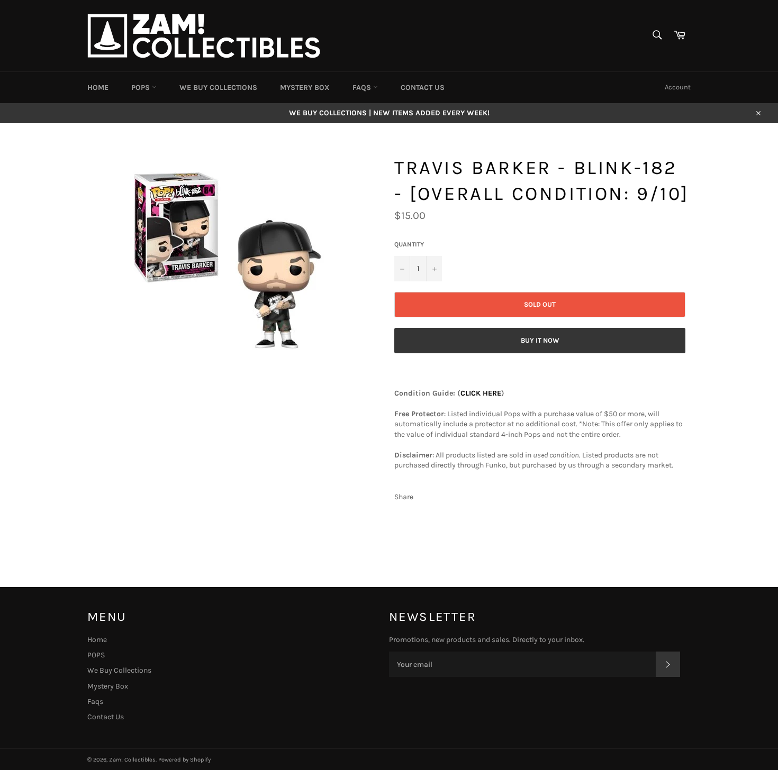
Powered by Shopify (184, 759)
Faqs (362, 87)
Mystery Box (305, 87)
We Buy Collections (218, 87)
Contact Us (423, 87)
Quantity (409, 244)
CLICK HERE (480, 393)
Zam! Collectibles (132, 759)
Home (97, 87)
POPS (141, 87)
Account (678, 87)
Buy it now (540, 340)
